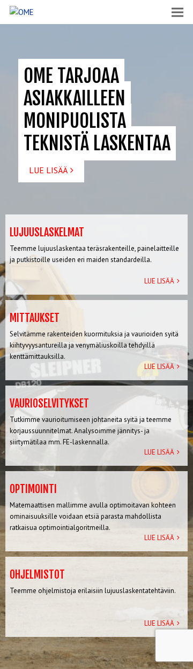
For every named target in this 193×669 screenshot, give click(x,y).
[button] (177, 12)
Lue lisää (48, 170)
